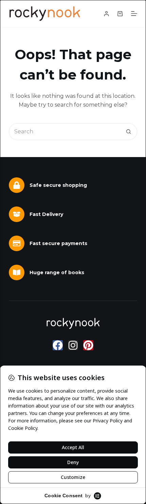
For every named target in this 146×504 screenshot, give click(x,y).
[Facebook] (58, 345)
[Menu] (134, 13)
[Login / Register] (106, 13)
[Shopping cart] (120, 13)
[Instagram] (73, 345)
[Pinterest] (88, 345)
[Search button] (128, 131)
